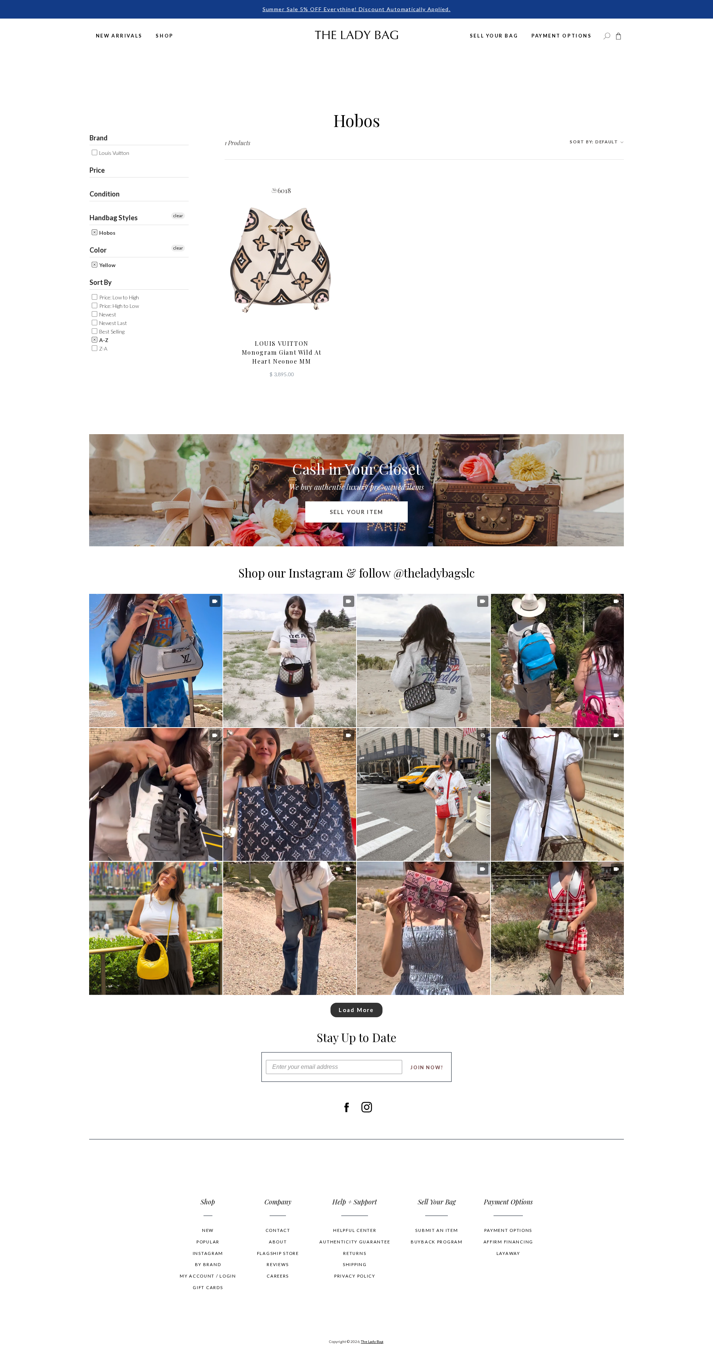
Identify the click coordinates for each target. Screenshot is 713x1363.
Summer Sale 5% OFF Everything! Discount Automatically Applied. (357, 9)
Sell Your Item (356, 512)
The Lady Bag (372, 1341)
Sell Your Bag (494, 36)
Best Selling (111, 331)
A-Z (103, 340)
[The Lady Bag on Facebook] (346, 1107)
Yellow (106, 265)
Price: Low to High (118, 297)
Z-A (102, 348)
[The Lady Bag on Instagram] (366, 1107)
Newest (107, 314)
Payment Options (561, 36)
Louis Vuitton (113, 153)
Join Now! (426, 1067)
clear (178, 215)
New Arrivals (119, 36)
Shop (164, 36)
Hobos (106, 233)
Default (594, 141)
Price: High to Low (118, 306)
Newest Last (112, 323)
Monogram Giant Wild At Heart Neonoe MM (282, 352)
